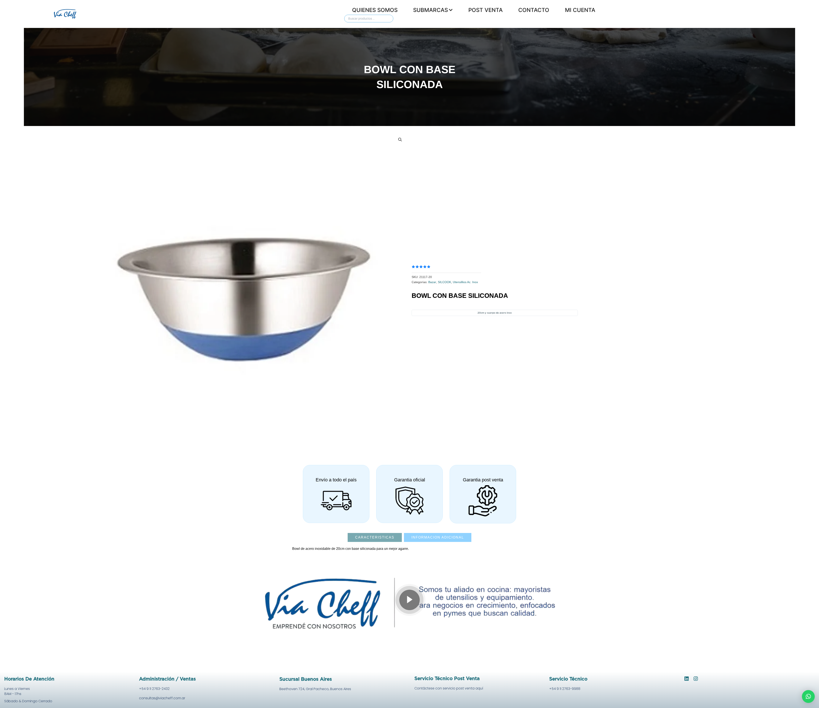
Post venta (485, 10)
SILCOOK (444, 282)
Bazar (432, 282)
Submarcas (430, 10)
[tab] (375, 537)
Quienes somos (375, 10)
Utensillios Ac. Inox (465, 282)
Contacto (533, 10)
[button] (400, 139)
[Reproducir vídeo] (409, 600)
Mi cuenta (580, 10)
